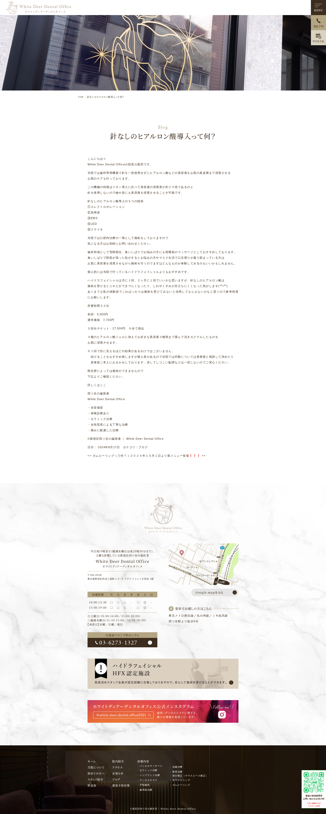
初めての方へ (96, 773)
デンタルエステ (149, 780)
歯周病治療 (146, 790)
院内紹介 (118, 761)
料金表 (92, 785)
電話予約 (318, 26)
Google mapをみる (209, 592)
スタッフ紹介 (95, 779)
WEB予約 (318, 41)
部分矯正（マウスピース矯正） (190, 775)
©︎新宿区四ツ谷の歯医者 (104, 438)
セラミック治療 (149, 770)
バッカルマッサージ (151, 766)
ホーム (92, 761)
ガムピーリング (181, 785)
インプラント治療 (150, 775)
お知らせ (117, 773)
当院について (96, 767)
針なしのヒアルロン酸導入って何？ (105, 96)
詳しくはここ (97, 385)
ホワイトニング (181, 780)
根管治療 (177, 771)
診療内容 (143, 761)
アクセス (117, 767)
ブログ (143, 447)
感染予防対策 (121, 785)
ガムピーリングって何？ (107, 455)
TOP (81, 96)
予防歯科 (145, 785)
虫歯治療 (177, 767)
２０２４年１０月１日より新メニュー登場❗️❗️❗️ (168, 455)
